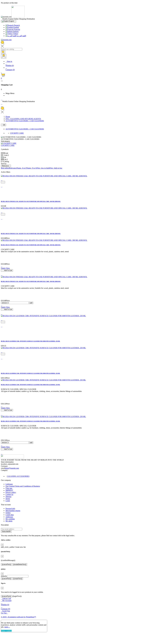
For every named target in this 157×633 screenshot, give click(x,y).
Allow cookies (6, 631)
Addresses (9, 517)
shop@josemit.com (12, 468)
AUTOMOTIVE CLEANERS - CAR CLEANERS (25, 129)
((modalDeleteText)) (19, 564)
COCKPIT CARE (17, 133)
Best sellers (5, 168)
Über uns (9, 488)
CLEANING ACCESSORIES (18, 476)
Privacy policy (11, 492)
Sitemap (8, 497)
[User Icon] (3, 56)
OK (3, 125)
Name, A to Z (22, 168)
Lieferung (9, 484)
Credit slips (10, 515)
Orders (8, 513)
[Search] (3, 52)
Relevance (6, 166)
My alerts (9, 521)
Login (8, 501)
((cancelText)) (6, 564)
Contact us (9, 494)
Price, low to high (43, 168)
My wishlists (10, 519)
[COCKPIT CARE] (8, 143)
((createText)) (17, 579)
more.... (7, 627)
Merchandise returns (13, 511)
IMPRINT (9, 490)
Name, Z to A (32, 168)
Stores (8, 499)
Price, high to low (55, 168)
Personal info (10, 509)
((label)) (4, 576)
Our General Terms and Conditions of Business (23, 486)
